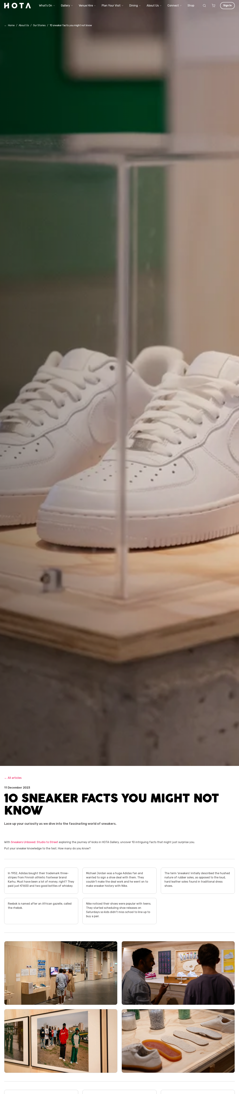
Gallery (65, 5)
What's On (45, 5)
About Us (153, 5)
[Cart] (213, 5)
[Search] (204, 5)
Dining (133, 5)
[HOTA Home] (17, 5)
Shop (191, 5)
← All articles (13, 777)
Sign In (227, 5)
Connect (173, 5)
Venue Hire (86, 5)
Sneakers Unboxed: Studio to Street (34, 842)
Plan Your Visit (111, 5)
